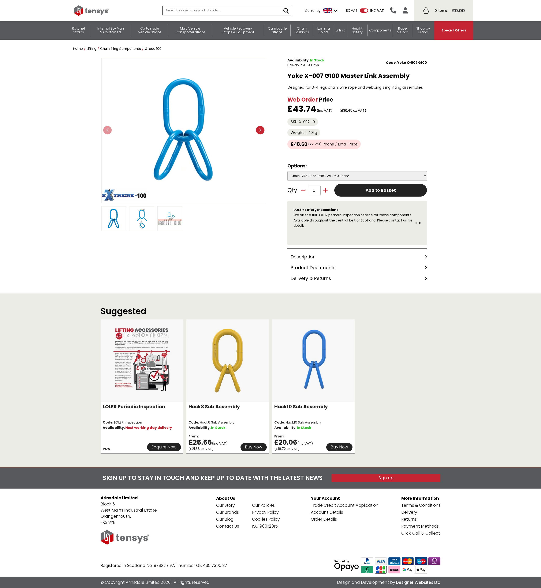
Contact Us (227, 526)
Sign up (386, 478)
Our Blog (225, 519)
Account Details (327, 512)
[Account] (405, 10)
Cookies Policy (266, 519)
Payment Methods (420, 526)
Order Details (324, 519)
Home (78, 48)
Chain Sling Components (120, 48)
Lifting (91, 48)
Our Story (225, 505)
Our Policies (263, 505)
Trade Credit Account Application (344, 505)
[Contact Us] (393, 10)
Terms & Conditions (420, 505)
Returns (409, 519)
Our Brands (227, 512)
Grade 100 (153, 48)
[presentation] (107, 130)
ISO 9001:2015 (265, 526)
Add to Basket (381, 190)
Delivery (409, 512)
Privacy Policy (265, 512)
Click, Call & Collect (420, 533)
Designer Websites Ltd (418, 582)
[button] (416, 223)
